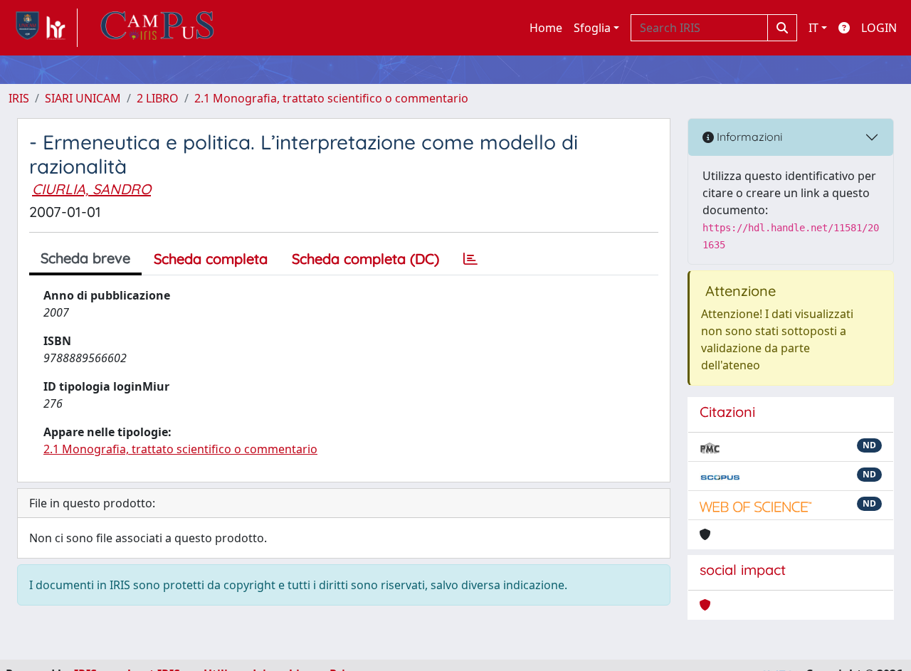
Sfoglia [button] (592, 28)
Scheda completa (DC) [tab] (365, 259)
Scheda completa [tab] (211, 259)
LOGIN (879, 28)
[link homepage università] (157, 28)
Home (546, 28)
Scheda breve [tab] (85, 258)
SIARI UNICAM (83, 98)
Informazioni (748, 137)
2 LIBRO (158, 98)
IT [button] (813, 28)
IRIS (19, 98)
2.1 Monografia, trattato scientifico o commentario (331, 98)
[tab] (470, 259)
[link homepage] (43, 28)
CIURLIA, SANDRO (91, 189)
